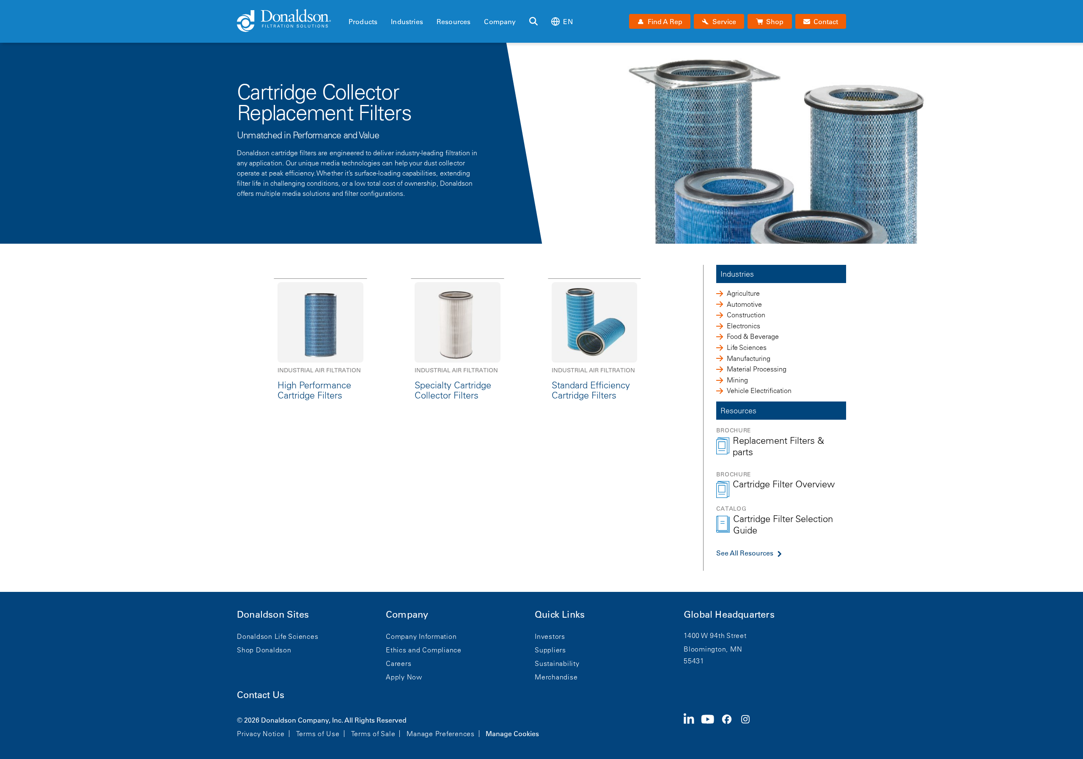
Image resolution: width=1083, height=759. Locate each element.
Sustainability (557, 663)
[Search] (533, 21)
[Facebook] (730, 726)
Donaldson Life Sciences (277, 636)
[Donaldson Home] (289, 21)
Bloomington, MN (713, 649)
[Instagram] (748, 726)
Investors (550, 636)
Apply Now (404, 677)
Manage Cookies (512, 733)
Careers (398, 663)
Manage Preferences (441, 733)
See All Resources (744, 553)
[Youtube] (711, 726)
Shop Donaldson (264, 649)
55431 (694, 661)
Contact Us (260, 695)
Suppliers (550, 649)
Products (363, 21)
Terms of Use (318, 733)
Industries (407, 21)
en (567, 21)
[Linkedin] (692, 726)
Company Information (421, 636)
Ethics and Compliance (424, 649)
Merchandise (556, 677)
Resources (453, 21)
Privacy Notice (261, 733)
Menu (351, 7)
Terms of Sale (373, 733)
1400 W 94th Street (715, 635)
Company (500, 21)
